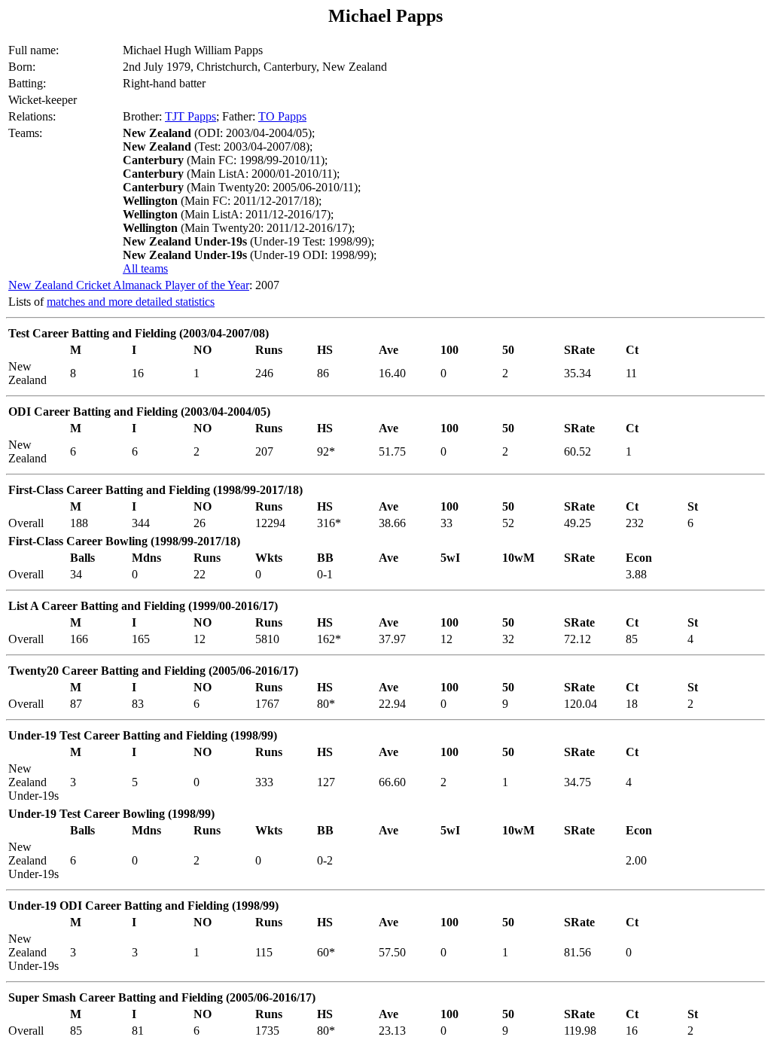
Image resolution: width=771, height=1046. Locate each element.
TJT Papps (190, 116)
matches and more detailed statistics (131, 301)
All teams (145, 268)
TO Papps (282, 116)
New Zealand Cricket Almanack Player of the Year (128, 285)
